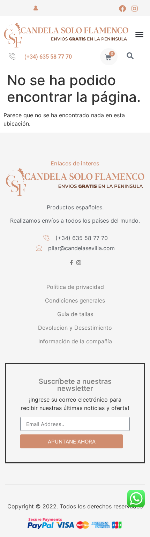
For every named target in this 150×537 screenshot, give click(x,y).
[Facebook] (122, 8)
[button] (139, 34)
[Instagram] (134, 8)
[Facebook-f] (71, 262)
